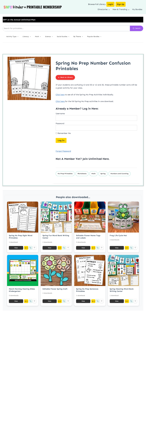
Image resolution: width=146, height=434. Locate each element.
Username (60, 113)
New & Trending (120, 9)
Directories (103, 9)
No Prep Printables (65, 174)
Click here (60, 94)
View (16, 248)
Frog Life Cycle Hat (118, 235)
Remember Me (64, 133)
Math (93, 174)
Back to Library (66, 77)
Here (106, 158)
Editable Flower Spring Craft (55, 289)
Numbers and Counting (119, 174)
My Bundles (137, 9)
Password (60, 123)
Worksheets (82, 174)
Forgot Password (63, 151)
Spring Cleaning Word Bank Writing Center (122, 290)
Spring (103, 174)
